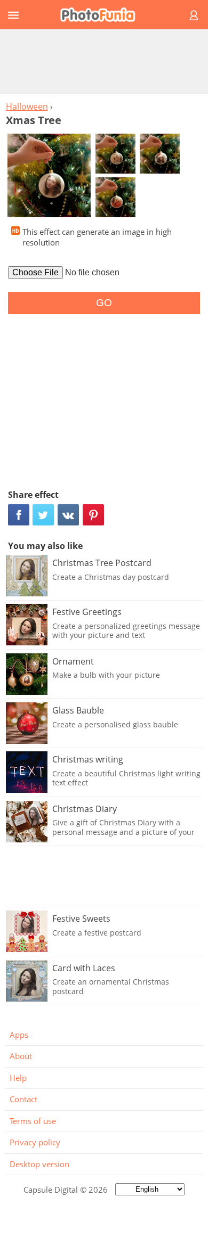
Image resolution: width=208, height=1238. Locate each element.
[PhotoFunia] (102, 14)
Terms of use (33, 1121)
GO (104, 302)
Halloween (27, 106)
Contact (23, 1099)
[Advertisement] (104, 61)
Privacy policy (35, 1142)
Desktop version (39, 1164)
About (21, 1056)
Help (18, 1077)
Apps (19, 1034)
